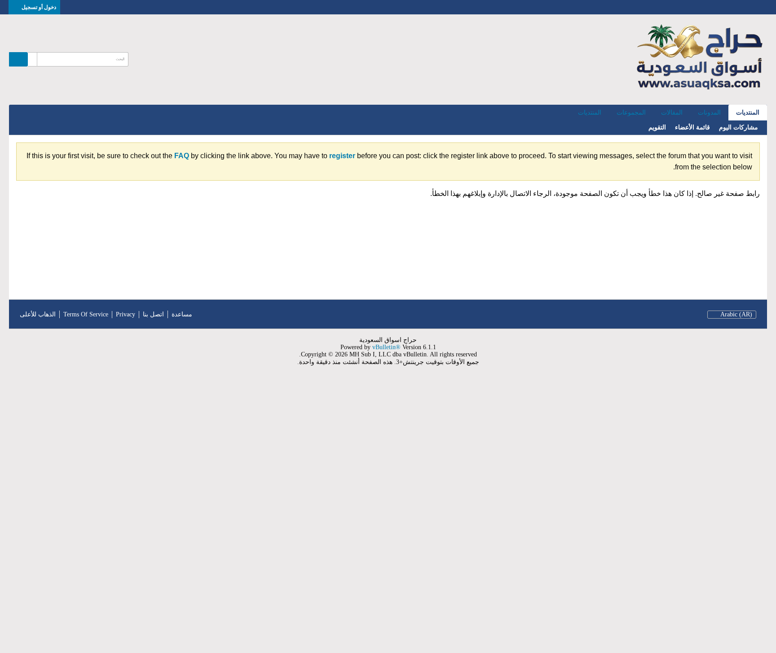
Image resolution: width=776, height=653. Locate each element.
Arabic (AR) (736, 314)
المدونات (709, 112)
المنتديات (747, 112)
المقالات (672, 112)
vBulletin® (386, 347)
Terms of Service (85, 314)
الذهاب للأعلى (38, 314)
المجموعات (631, 112)
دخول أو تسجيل (39, 7)
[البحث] (18, 59)
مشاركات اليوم (738, 127)
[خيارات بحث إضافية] (32, 59)
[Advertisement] (506, 515)
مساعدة (182, 314)
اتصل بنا (153, 314)
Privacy (125, 314)
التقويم (657, 127)
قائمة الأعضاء (692, 127)
